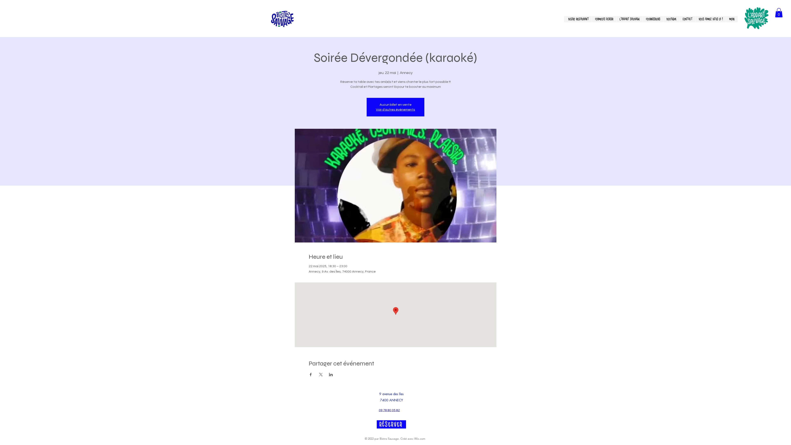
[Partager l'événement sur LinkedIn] (331, 374)
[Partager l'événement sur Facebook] (311, 374)
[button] (779, 12)
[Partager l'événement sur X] (321, 374)
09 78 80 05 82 (389, 410)
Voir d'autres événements (395, 109)
